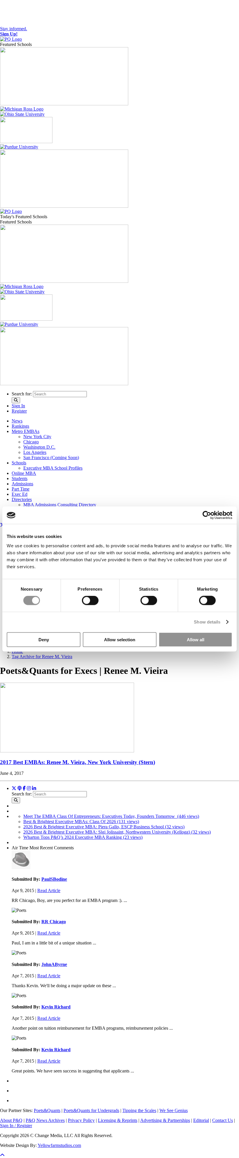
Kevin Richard (56, 1006)
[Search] (16, 400)
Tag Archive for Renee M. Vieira (42, 656)
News (17, 420)
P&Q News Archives (45, 1120)
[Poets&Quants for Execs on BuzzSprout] (19, 788)
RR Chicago (53, 921)
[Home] (11, 39)
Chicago (31, 441)
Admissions (22, 483)
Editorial (201, 1120)
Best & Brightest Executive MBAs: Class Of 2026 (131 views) (81, 821)
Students (19, 478)
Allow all (195, 639)
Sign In (18, 405)
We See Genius (173, 1110)
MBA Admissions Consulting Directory (59, 504)
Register (19, 411)
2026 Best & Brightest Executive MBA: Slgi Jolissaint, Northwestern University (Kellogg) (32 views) (117, 832)
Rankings (20, 426)
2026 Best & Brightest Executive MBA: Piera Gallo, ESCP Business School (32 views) (103, 826)
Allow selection (119, 639)
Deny (43, 639)
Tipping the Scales (139, 1110)
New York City (37, 436)
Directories (22, 499)
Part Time (20, 488)
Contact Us (222, 1120)
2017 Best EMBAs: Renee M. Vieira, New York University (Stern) (77, 762)
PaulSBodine (54, 879)
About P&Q (11, 1120)
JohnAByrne (54, 964)
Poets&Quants (47, 1110)
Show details (207, 621)
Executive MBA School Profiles (52, 468)
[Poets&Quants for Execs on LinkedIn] (34, 788)
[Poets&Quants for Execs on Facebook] (24, 788)
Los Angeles (34, 452)
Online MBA (24, 473)
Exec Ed (19, 494)
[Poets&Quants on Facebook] (29, 788)
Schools (19, 462)
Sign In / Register (16, 1125)
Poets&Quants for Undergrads (91, 1110)
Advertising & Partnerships (165, 1120)
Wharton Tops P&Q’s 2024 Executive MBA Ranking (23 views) (83, 837)
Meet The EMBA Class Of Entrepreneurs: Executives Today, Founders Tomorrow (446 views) (111, 816)
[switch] (90, 600)
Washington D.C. (39, 447)
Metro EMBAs (25, 431)
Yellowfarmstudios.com (59, 1145)
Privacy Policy (81, 1120)
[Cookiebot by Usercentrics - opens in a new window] (206, 515)
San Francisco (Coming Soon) (51, 457)
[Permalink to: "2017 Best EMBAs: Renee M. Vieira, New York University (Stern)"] (67, 750)
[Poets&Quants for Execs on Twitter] (14, 788)
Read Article (48, 890)
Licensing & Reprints (117, 1120)
